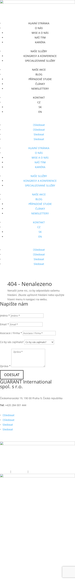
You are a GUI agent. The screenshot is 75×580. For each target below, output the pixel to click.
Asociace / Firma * (11, 333)
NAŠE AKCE (39, 69)
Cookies (4, 471)
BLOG (38, 74)
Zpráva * (5, 366)
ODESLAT (11, 374)
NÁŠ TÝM (40, 37)
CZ (38, 102)
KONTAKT (39, 97)
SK (40, 107)
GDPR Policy (19, 471)
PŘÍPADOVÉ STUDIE (40, 79)
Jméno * (5, 315)
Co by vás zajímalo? (11, 342)
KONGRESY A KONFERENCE (40, 56)
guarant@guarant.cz (50, 405)
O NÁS (39, 28)
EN (40, 111)
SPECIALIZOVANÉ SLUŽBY (40, 60)
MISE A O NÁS (40, 32)
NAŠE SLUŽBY (39, 51)
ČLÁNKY (40, 84)
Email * (4, 324)
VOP (31, 471)
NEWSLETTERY (40, 88)
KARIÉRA (40, 42)
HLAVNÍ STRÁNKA (38, 23)
